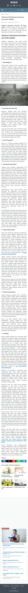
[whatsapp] (19, 461)
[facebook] (4, 461)
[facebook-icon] (8, 5)
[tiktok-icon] (17, 5)
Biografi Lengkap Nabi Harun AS (11, 567)
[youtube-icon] (14, 5)
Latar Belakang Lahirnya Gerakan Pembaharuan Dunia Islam (14, 440)
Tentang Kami (6, 586)
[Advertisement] (14, 512)
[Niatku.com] (14, 2)
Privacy (22, 586)
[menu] (3, 10)
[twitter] (9, 461)
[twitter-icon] (11, 5)
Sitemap (14, 588)
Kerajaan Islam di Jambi (19, 487)
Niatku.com (15, 590)
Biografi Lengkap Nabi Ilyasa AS (11, 560)
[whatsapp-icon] (20, 5)
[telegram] (24, 461)
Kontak (11, 586)
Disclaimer (17, 586)
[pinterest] (14, 461)
